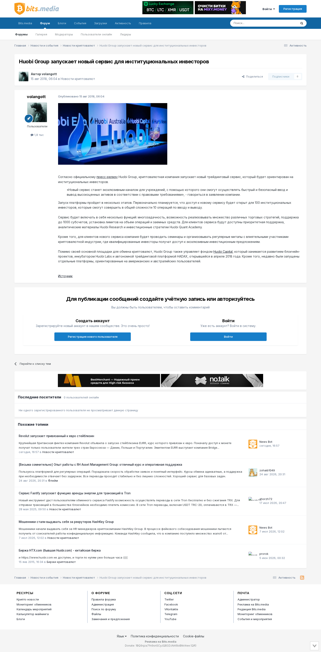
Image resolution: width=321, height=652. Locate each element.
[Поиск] (302, 23)
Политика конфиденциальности (155, 636)
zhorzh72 (265, 499)
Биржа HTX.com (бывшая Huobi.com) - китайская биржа (60, 550)
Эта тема (285, 23)
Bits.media (25, 23)
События (80, 23)
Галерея (41, 34)
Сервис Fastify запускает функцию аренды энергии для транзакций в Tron (75, 493)
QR (193, 645)
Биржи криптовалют (61, 562)
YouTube (170, 619)
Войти (267, 9)
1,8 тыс (38, 135)
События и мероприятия (255, 619)
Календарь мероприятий (34, 609)
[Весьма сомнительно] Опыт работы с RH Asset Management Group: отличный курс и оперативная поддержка (100, 464)
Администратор (249, 599)
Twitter (169, 599)
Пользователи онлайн (96, 34)
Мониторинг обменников (34, 604)
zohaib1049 (267, 470)
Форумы (21, 34)
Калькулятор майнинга (33, 614)
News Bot (265, 441)
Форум (45, 23)
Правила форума (103, 599)
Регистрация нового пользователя (92, 336)
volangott (49, 74)
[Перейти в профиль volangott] (23, 76)
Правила (145, 23)
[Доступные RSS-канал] (302, 578)
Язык (121, 636)
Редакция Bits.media (252, 609)
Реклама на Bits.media (253, 604)
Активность (123, 23)
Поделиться (253, 76)
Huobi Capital (223, 251)
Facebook (171, 604)
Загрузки (100, 23)
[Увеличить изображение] (112, 133)
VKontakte (171, 609)
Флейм (53, 480)
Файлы (96, 614)
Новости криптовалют (78, 79)
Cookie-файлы (193, 636)
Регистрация (292, 8)
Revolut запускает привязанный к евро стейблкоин (56, 436)
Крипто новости (28, 599)
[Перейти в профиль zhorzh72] (253, 501)
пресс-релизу (107, 177)
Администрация (102, 604)
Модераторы (64, 34)
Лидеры (125, 34)
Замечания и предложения (110, 619)
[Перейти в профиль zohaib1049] (253, 472)
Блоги (62, 23)
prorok (263, 553)
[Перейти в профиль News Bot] (253, 444)
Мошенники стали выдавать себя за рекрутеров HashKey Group (66, 522)
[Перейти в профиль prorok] (253, 556)
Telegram (170, 614)
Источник (65, 276)
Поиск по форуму (103, 609)
